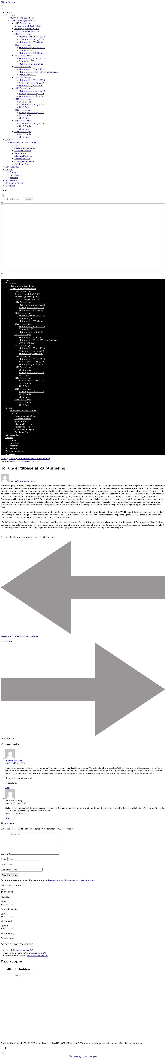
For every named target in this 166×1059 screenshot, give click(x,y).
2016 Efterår (25, 126)
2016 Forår (24, 129)
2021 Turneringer (22, 66)
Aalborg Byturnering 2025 (26, 28)
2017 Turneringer (22, 110)
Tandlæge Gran (21, 164)
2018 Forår (24, 107)
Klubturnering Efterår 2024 (32, 36)
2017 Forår (24, 118)
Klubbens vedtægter (15, 183)
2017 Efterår (25, 115)
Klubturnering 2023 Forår (31, 53)
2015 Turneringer (22, 131)
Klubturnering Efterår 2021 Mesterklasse (38, 72)
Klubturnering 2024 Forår (31, 42)
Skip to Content (8, 2)
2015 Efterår (25, 134)
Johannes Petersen (23, 156)
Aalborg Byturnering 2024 (31, 39)
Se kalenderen (7, 938)
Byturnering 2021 (27, 74)
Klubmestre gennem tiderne (23, 142)
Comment (5, 854)
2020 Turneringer (22, 77)
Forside (8, 12)
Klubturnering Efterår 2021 (32, 69)
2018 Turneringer (22, 99)
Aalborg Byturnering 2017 (31, 112)
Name (4, 859)
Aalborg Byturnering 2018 (31, 104)
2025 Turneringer (22, 23)
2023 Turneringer (22, 45)
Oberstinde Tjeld (22, 158)
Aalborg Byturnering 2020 (31, 83)
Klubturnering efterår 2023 (32, 47)
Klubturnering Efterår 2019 (32, 91)
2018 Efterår (25, 101)
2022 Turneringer (22, 55)
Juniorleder (15, 175)
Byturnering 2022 (27, 61)
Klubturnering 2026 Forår (22, 17)
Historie (13, 145)
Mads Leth (14, 481)
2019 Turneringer (22, 88)
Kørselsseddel (12, 166)
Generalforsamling (9, 909)
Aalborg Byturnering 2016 (31, 123)
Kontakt (9, 169)
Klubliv (8, 139)
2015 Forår (24, 137)
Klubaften (5, 897)
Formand (14, 172)
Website (5, 869)
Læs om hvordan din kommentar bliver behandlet (71, 880)
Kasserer (14, 177)
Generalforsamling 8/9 (22, 950)
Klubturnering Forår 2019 (31, 96)
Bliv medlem (11, 180)
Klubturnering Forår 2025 (26, 31)
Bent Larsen (20, 153)
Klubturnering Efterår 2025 (27, 26)
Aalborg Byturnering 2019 (31, 93)
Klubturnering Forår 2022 (31, 64)
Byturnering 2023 (27, 50)
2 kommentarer (29, 481)
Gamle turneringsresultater (23, 20)
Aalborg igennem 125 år (25, 148)
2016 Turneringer (22, 120)
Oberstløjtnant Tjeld (24, 161)
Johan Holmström (13, 760)
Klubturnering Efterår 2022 (32, 58)
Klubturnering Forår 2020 (31, 85)
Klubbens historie (22, 150)
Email (4, 864)
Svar (7, 787)
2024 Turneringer (22, 34)
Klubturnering (7, 921)
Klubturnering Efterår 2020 (32, 80)
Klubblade (10, 185)
